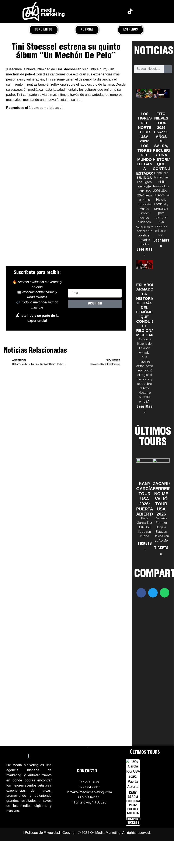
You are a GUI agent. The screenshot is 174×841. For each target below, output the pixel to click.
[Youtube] (119, 11)
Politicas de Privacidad (42, 833)
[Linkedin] (140, 11)
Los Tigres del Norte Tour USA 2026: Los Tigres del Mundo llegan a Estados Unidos (145, 146)
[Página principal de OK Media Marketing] (43, 11)
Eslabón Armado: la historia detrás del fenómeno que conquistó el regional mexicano (147, 310)
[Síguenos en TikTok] (130, 11)
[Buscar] (168, 69)
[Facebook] (108, 11)
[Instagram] (97, 11)
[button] (141, 593)
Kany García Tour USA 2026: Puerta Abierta (145, 498)
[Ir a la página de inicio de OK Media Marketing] (29, 755)
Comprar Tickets (133, 821)
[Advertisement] (66, 413)
